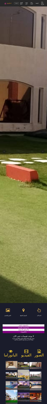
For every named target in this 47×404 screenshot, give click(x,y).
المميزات (23, 332)
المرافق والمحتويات (23, 330)
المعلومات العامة (23, 325)
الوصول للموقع (21, 3)
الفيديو (26, 355)
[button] (4, 152)
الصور (39, 355)
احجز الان (16, 3)
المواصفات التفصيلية (23, 327)
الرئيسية (37, 3)
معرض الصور (26, 3)
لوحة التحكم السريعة (42, 3)
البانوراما (10, 355)
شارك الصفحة (31, 3)
